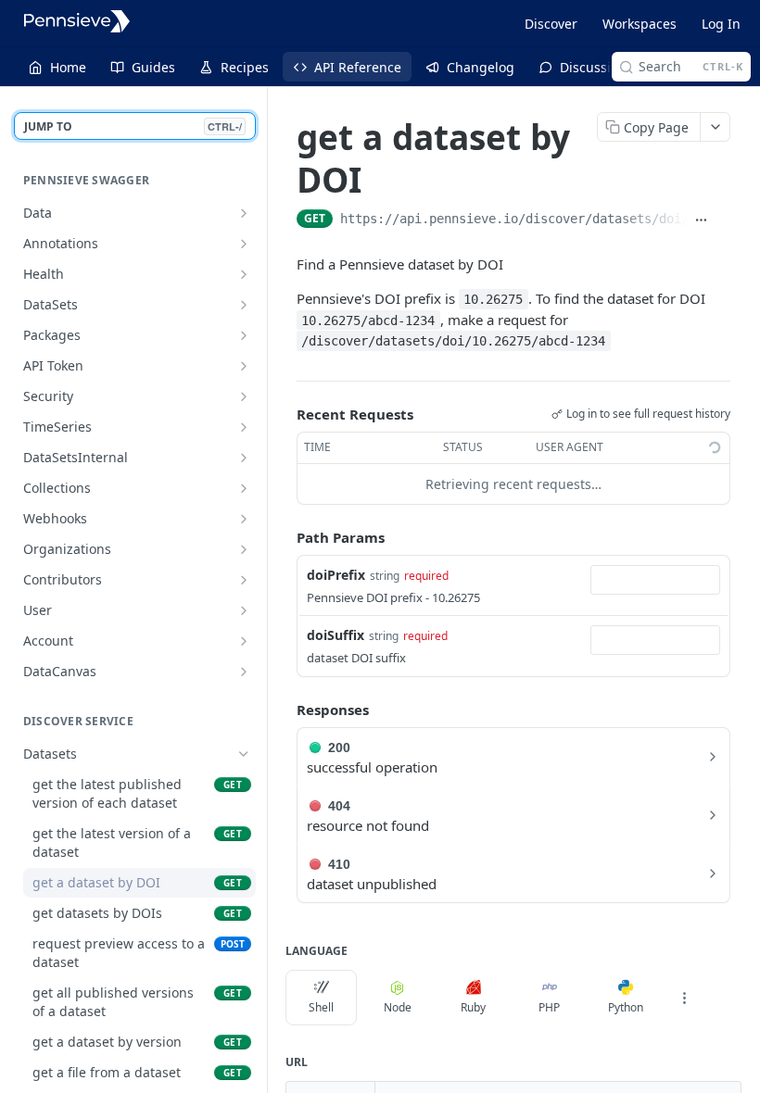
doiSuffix (335, 635)
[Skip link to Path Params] (283, 537)
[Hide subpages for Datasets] (243, 754)
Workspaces (639, 23)
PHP (549, 1007)
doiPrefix (336, 575)
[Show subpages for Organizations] (243, 549)
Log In (721, 23)
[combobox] (655, 580)
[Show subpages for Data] (243, 213)
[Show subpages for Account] (243, 641)
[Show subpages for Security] (243, 396)
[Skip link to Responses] (283, 709)
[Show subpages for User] (243, 610)
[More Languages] (684, 997)
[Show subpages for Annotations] (243, 243)
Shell (321, 1007)
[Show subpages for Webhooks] (243, 518)
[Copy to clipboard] (723, 220)
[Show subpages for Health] (243, 274)
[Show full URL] (701, 220)
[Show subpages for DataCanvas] (243, 671)
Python (625, 1007)
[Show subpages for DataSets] (243, 304)
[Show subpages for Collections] (243, 488)
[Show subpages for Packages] (243, 335)
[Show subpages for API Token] (243, 365)
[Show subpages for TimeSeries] (243, 427)
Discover (551, 23)
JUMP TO (133, 126)
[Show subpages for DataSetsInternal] (243, 457)
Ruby (473, 1007)
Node (398, 1007)
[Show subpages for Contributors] (243, 579)
